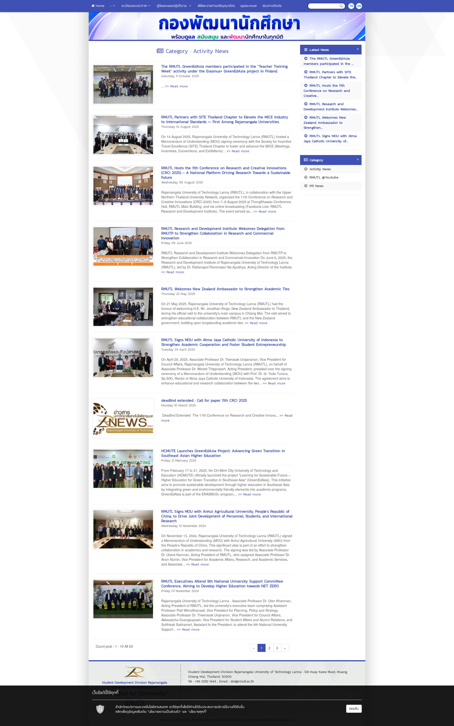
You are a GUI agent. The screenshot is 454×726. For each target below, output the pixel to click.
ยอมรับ (354, 708)
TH (351, 6)
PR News (315, 185)
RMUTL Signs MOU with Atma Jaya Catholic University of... (330, 138)
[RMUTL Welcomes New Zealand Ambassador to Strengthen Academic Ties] (123, 306)
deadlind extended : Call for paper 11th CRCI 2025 (204, 400)
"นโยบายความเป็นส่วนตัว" (164, 711)
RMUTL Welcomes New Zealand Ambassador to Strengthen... (325, 122)
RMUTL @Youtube (323, 177)
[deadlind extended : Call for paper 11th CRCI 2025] (123, 417)
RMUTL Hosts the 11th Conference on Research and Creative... (327, 90)
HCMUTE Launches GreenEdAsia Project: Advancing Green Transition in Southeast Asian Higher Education (223, 453)
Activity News (319, 169)
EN (359, 6)
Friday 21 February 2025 (178, 460)
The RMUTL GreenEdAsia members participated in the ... (329, 61)
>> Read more (176, 86)
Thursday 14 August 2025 (180, 126)
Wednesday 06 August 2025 (182, 182)
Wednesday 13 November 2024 (183, 525)
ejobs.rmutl (248, 5)
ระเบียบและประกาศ (134, 5)
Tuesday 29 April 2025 (178, 349)
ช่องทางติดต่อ (272, 5)
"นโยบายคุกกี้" (197, 711)
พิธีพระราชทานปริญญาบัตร (216, 5)
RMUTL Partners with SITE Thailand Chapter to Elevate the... (330, 74)
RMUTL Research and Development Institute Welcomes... (331, 106)
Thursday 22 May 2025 (178, 293)
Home (99, 5)
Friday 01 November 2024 (180, 590)
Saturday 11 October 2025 (180, 76)
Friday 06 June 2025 (176, 243)
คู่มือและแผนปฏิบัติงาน (172, 5)
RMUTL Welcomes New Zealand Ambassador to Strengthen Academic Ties (225, 289)
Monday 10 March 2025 (178, 405)
